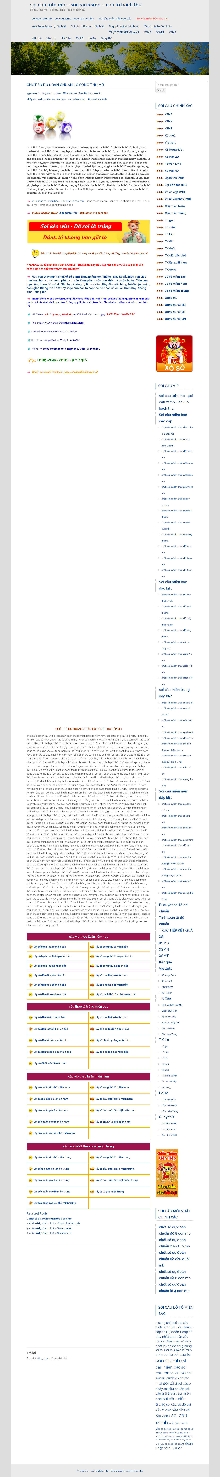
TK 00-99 (171, 269)
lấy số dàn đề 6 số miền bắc (50, 984)
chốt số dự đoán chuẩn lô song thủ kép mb (176, 617)
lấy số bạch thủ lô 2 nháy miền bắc (116, 994)
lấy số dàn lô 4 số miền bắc (111, 975)
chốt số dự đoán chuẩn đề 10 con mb (50, 1228)
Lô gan (169, 220)
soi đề (167, 1444)
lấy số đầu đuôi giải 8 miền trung (115, 1168)
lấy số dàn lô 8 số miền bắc (111, 1017)
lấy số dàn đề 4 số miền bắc (50, 975)
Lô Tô (92, 38)
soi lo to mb (177, 1432)
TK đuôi (170, 248)
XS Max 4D (172, 156)
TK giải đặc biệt (175, 255)
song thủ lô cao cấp (72, 201)
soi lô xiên (177, 1436)
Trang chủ (83, 1471)
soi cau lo (182, 1354)
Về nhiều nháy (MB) (178, 199)
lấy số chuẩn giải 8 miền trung (51, 1180)
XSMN (160, 32)
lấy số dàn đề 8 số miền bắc (112, 984)
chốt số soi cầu (177, 1322)
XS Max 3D (172, 170)
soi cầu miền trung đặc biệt (49, 26)
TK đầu (169, 241)
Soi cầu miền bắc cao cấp (115, 18)
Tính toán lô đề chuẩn (158, 26)
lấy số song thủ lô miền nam (112, 1087)
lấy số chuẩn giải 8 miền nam (51, 1110)
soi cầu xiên (176, 1409)
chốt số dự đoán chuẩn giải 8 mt (177, 731)
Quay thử (106, 38)
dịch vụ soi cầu (167, 1327)
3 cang (160, 1322)
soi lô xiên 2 (187, 1436)
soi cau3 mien (173, 1350)
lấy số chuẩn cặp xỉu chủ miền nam (54, 1133)
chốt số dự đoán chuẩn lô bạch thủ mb (176, 605)
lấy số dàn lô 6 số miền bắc (49, 1017)
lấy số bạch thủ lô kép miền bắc (52, 956)
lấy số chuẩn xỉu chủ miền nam (52, 1087)
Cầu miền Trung (175, 213)
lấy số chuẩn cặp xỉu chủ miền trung (55, 1203)
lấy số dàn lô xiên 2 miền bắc (51, 1029)
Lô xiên (170, 227)
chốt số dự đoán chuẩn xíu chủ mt (176, 766)
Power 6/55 (173, 163)
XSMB (147, 32)
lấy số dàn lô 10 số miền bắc (112, 1051)
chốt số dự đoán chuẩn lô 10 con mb (50, 1218)
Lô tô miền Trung (177, 290)
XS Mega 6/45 (174, 149)
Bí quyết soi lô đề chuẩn (124, 26)
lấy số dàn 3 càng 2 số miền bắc (52, 1051)
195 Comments (99, 99)
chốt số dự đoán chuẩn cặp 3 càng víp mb (175, 438)
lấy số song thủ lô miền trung (113, 1157)
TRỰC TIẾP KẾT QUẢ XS (124, 32)
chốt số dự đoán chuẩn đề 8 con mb (175, 1230)
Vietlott (51, 38)
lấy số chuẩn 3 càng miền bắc (113, 1040)
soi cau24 (187, 1350)
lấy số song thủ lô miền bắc (112, 946)
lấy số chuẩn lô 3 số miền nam (113, 1121)
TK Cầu (66, 38)
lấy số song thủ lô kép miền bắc (114, 956)
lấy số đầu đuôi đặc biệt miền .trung (117, 1180)
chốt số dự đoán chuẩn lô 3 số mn (176, 844)
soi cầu (170, 1383)
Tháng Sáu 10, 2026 (50, 93)
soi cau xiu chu (181, 1373)
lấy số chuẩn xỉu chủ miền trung (52, 1157)
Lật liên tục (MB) (176, 185)
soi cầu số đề (176, 1404)
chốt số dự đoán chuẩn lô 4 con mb (174, 1287)
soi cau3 (160, 1350)
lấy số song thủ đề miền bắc (112, 965)
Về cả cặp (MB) (175, 192)
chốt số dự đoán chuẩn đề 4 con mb (50, 1233)
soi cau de (164, 1354)
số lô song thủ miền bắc (45, 201)
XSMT (172, 32)
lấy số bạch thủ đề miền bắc (50, 965)
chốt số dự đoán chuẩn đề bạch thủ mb (177, 509)
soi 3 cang (184, 1346)
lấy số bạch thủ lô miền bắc (50, 946)
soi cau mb (168, 1361)
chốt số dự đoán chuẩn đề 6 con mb (175, 1275)
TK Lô (79, 38)
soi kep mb (182, 1429)
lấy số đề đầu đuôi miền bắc (50, 1063)
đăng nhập (43, 1358)
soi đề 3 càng (177, 1444)
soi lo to (167, 1432)
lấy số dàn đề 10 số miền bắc (50, 994)
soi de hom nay (168, 1429)
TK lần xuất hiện (176, 262)
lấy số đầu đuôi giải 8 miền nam (114, 1098)
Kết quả (36, 38)
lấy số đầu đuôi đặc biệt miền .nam (116, 1110)
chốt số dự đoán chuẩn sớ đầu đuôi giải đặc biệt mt (176, 754)
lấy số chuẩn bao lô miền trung (52, 1191)
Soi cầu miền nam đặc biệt (87, 26)
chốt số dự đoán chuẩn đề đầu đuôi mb (176, 521)
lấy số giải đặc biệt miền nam (51, 1098)
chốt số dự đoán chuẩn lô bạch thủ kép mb (54, 1223)
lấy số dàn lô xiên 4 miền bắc (51, 1040)
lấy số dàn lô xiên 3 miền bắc (112, 1029)
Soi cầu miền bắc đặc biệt (152, 18)
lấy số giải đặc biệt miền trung (51, 1168)
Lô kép (169, 234)
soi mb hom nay (163, 1440)
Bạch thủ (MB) (174, 178)
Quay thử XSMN (175, 319)
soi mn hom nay (178, 1440)
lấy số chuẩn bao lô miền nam (51, 1121)
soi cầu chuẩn (173, 1389)
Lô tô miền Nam (176, 283)
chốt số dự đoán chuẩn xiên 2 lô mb (174, 1243)
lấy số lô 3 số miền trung (110, 1191)
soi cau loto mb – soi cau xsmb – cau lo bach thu (85, 5)
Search (160, 90)
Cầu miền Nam (175, 206)
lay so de (169, 1346)
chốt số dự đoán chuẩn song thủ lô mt (177, 778)
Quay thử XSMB (175, 305)
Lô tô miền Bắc (175, 276)
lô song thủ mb (68, 213)
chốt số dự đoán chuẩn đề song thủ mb (177, 533)
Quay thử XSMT (175, 312)
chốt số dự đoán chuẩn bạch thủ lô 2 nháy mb (177, 426)
